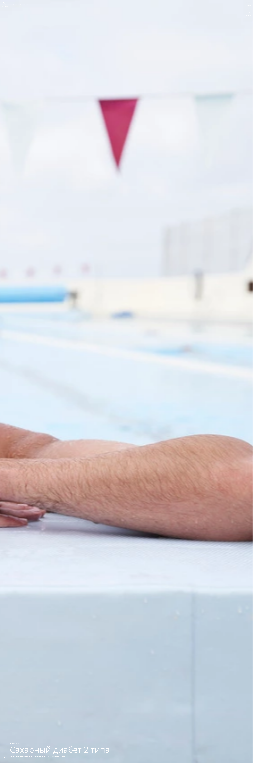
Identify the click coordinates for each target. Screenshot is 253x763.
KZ (25, 4)
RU (27, 4)
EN (24, 4)
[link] (248, 15)
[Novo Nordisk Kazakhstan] (7, 4)
